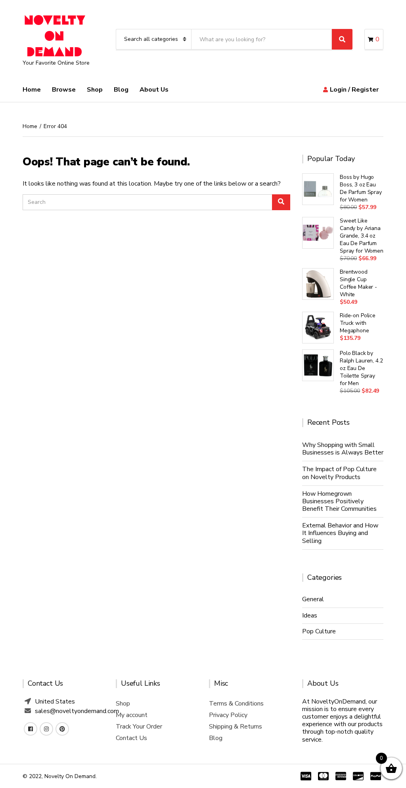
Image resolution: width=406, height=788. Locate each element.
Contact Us (131, 738)
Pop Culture (319, 631)
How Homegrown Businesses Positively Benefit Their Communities (339, 501)
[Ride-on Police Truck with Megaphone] (318, 327)
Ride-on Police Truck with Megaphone (357, 323)
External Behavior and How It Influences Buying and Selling (340, 533)
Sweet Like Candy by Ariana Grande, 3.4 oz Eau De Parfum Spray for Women (361, 236)
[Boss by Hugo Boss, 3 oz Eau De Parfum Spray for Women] (318, 189)
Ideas (309, 615)
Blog (121, 89)
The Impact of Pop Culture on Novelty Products (339, 473)
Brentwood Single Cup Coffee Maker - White (358, 283)
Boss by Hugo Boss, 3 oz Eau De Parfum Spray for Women (361, 188)
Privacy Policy (228, 715)
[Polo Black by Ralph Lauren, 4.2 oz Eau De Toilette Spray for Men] (318, 365)
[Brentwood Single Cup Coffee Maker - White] (318, 284)
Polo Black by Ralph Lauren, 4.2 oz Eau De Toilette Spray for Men (361, 368)
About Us (154, 89)
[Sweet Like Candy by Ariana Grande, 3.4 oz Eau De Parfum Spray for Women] (318, 233)
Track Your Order (139, 726)
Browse (64, 89)
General (313, 599)
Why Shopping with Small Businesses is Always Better (342, 449)
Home (32, 89)
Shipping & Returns (235, 726)
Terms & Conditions (236, 703)
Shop (95, 89)
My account (131, 715)
